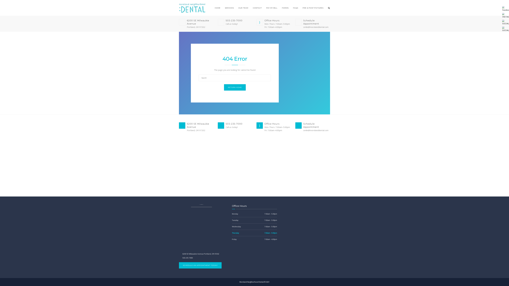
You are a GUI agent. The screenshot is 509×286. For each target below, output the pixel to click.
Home (217, 8)
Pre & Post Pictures (313, 8)
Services (229, 8)
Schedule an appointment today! (200, 265)
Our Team (243, 8)
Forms (285, 8)
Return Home (235, 87)
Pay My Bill (271, 8)
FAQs (295, 8)
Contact (257, 8)
